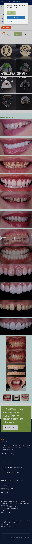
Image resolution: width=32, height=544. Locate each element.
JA (18, 34)
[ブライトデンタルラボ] (6, 34)
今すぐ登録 (6, 27)
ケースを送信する (9, 427)
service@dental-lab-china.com (13, 467)
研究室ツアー (4, 492)
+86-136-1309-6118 (10, 470)
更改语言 (16, 17)
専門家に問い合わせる (7, 489)
